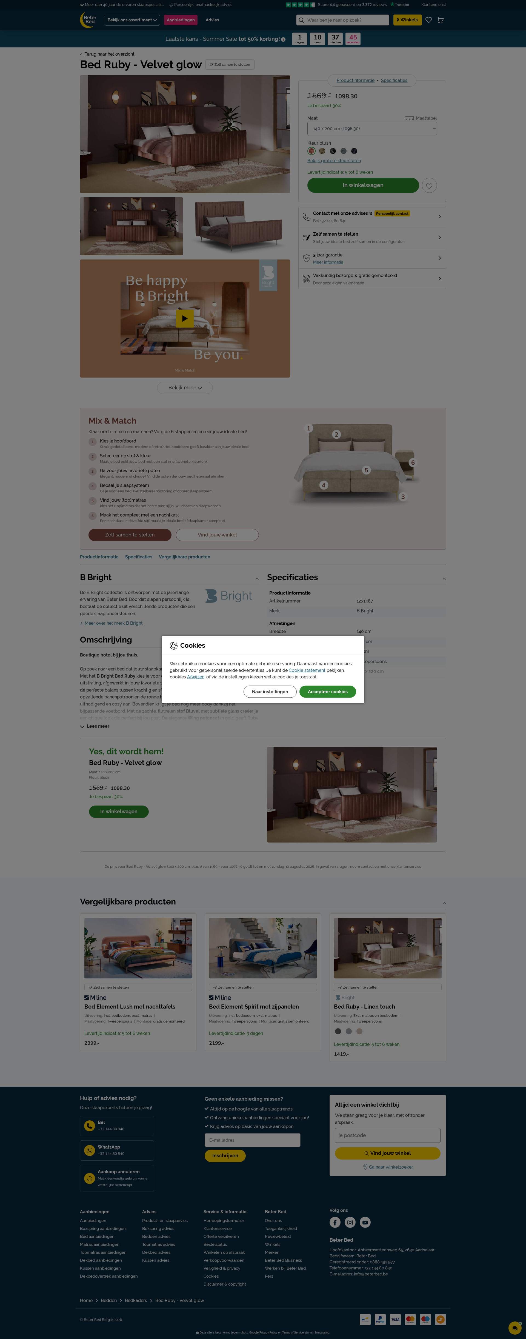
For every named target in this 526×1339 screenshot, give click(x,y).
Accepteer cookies (328, 691)
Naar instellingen (270, 691)
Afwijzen (195, 676)
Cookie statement (307, 670)
